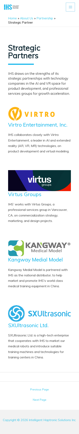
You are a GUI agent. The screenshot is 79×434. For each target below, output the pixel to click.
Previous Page (39, 389)
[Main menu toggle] (70, 7)
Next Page (39, 399)
